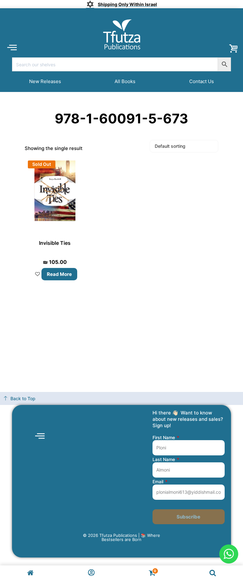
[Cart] (233, 49)
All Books (125, 81)
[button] (12, 47)
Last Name (164, 459)
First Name (164, 437)
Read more (59, 274)
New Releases (45, 81)
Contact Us (201, 81)
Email (159, 481)
